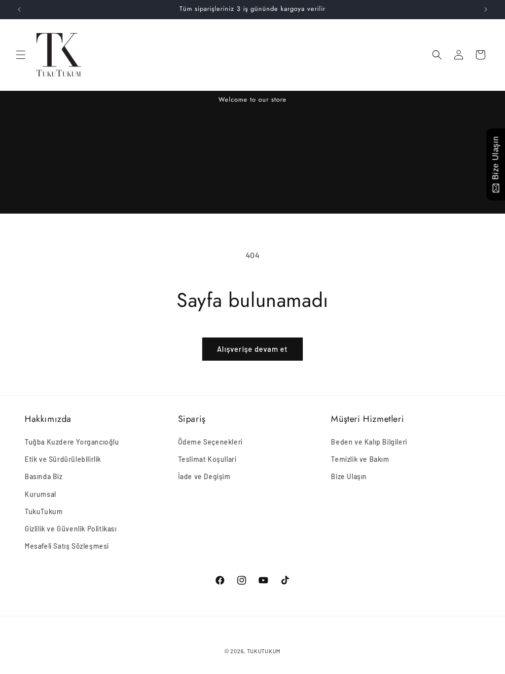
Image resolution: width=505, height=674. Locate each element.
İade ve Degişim (204, 476)
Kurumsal (40, 494)
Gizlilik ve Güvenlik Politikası (71, 528)
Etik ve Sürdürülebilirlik (63, 459)
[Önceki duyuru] (19, 9)
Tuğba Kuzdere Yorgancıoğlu (72, 442)
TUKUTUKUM (264, 651)
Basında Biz (44, 476)
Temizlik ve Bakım (360, 459)
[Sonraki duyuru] (486, 9)
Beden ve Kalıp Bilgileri (369, 442)
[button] (21, 55)
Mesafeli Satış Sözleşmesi (67, 546)
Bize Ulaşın (349, 476)
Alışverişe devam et (252, 348)
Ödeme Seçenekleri (210, 442)
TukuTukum (44, 511)
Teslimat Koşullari (207, 459)
